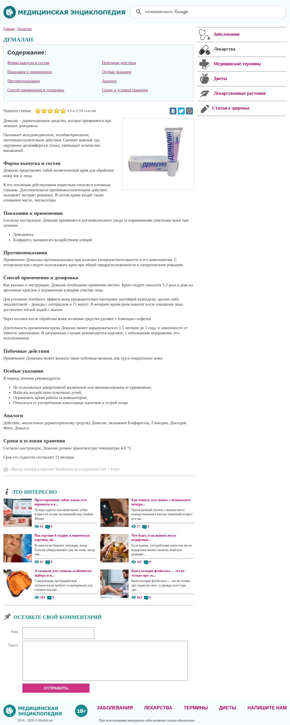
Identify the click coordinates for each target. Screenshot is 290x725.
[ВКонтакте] (173, 111)
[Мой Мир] (189, 111)
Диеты (227, 707)
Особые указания (116, 72)
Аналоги (109, 81)
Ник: (15, 631)
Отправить (56, 688)
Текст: (13, 645)
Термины (196, 707)
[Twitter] (181, 111)
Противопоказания (23, 81)
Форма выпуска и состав (28, 63)
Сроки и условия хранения (125, 90)
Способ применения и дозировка (35, 90)
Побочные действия (119, 63)
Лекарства (158, 707)
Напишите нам (267, 707)
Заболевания (115, 707)
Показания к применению (29, 72)
